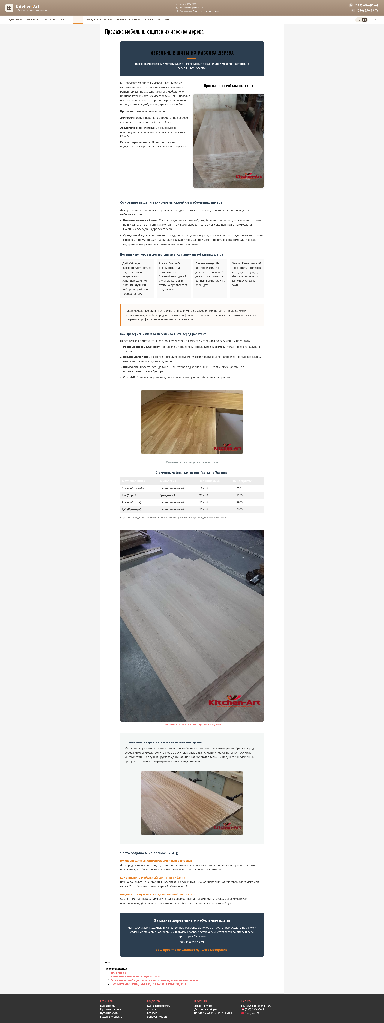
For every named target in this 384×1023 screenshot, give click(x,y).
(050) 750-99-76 (254, 1013)
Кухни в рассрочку (158, 1005)
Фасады (65, 19)
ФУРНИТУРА (51, 19)
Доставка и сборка (206, 1009)
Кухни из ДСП (109, 1005)
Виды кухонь (15, 19)
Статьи (149, 19)
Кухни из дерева (110, 1009)
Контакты (163, 19)
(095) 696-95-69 (254, 1009)
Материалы (33, 19)
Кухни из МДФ (109, 1013)
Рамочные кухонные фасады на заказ (135, 976)
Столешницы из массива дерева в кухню (192, 724)
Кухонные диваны (111, 1016)
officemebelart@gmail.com (191, 7)
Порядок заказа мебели (99, 19)
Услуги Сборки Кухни (128, 19)
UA (358, 20)
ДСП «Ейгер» (119, 972)
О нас (78, 19)
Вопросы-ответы (157, 1016)
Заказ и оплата (203, 1005)
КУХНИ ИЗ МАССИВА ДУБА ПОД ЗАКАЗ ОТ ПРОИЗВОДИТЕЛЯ (150, 984)
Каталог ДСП (155, 1013)
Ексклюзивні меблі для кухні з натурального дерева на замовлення (155, 980)
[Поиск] (376, 20)
